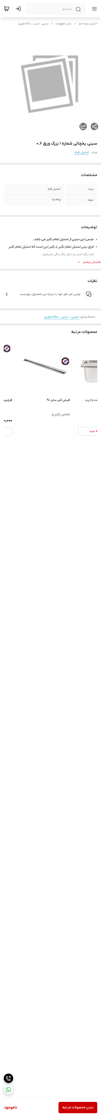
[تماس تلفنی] (8, 1078)
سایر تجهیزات (63, 23)
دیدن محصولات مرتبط (77, 1107)
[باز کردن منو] (93, 9)
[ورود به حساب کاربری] (19, 9)
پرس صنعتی (47, 262)
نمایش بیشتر (92, 262)
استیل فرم (82, 152)
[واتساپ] (8, 1089)
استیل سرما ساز (87, 23)
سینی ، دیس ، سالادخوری (33, 23)
